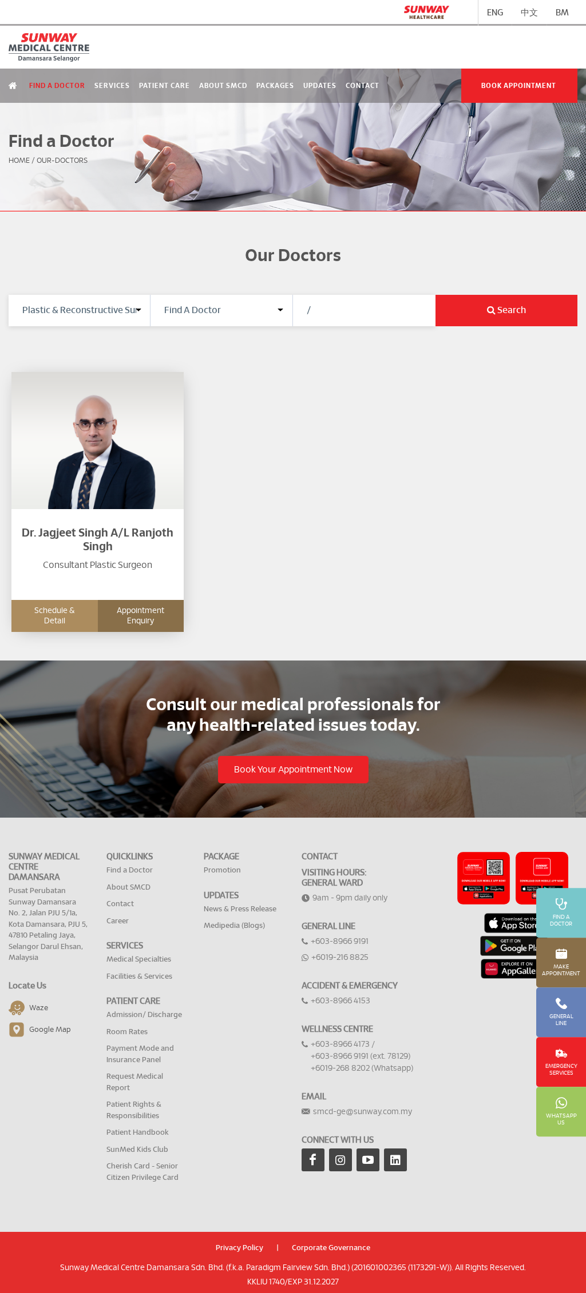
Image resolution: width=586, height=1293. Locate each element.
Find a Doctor (57, 85)
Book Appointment (518, 85)
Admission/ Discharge (144, 1015)
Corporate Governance (331, 1248)
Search (511, 310)
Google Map (50, 1029)
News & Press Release (240, 909)
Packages (275, 85)
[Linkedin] (395, 1159)
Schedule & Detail (54, 616)
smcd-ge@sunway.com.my (362, 1112)
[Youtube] (368, 1159)
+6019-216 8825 (340, 958)
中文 (529, 13)
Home (19, 161)
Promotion (222, 870)
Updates (319, 85)
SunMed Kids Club (137, 1150)
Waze (38, 1007)
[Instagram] (340, 1159)
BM (562, 13)
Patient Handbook (137, 1132)
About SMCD (223, 85)
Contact (362, 85)
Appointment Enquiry (140, 616)
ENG (495, 13)
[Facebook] (313, 1159)
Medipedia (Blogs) (234, 926)
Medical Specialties (138, 959)
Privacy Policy (239, 1248)
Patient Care (164, 85)
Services (112, 85)
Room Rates (127, 1032)
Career (117, 921)
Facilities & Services (139, 976)
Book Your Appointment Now (293, 769)
